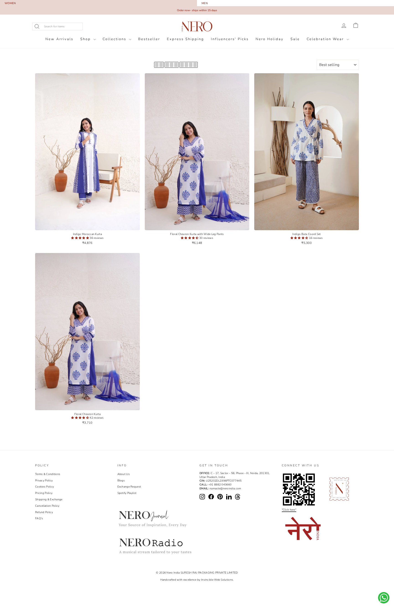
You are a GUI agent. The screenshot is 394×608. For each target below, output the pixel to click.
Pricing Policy (43, 493)
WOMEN (10, 3)
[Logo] (197, 26)
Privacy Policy (44, 480)
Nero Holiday (270, 39)
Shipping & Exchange (48, 499)
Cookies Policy (44, 486)
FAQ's (39, 518)
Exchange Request (129, 486)
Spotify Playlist (127, 493)
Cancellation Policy (47, 506)
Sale (295, 39)
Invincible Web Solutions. (217, 580)
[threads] (237, 497)
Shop (86, 39)
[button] (80, 238)
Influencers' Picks (230, 39)
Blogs (121, 480)
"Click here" (289, 509)
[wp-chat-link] (383, 597)
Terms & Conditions (47, 474)
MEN (205, 3)
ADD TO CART (87, 225)
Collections (115, 39)
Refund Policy (44, 512)
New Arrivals (59, 39)
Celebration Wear (326, 39)
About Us (123, 474)
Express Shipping (185, 39)
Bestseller (149, 39)
